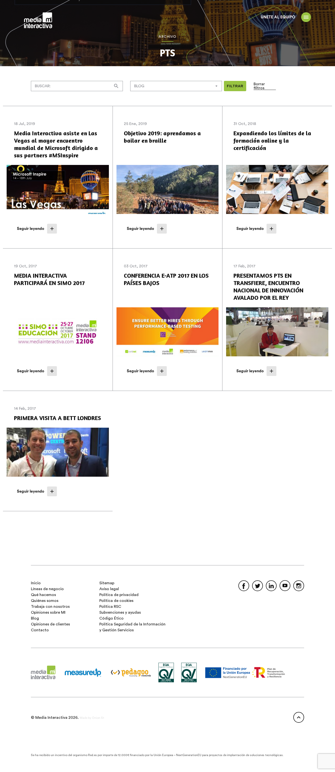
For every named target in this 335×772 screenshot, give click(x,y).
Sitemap (106, 583)
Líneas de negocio (47, 589)
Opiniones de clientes (50, 624)
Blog (35, 618)
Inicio (36, 583)
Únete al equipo (278, 17)
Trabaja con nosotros (50, 607)
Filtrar (235, 86)
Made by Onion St (92, 717)
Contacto (40, 630)
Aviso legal (109, 589)
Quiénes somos (44, 601)
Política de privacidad (119, 595)
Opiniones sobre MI (48, 612)
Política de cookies (116, 601)
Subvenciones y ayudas (120, 612)
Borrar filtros (259, 86)
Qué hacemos (43, 595)
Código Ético (111, 618)
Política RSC (110, 607)
